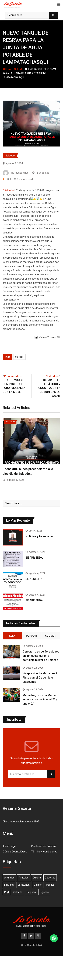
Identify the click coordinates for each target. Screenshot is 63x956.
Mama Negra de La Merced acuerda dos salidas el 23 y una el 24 (40, 699)
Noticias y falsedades (40, 536)
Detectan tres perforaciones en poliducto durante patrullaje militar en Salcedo (41, 656)
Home (8, 69)
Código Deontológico (15, 851)
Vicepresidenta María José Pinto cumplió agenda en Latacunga (40, 677)
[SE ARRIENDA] (13, 559)
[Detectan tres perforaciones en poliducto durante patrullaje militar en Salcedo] (11, 651)
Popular (31, 635)
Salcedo (18, 69)
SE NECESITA (34, 579)
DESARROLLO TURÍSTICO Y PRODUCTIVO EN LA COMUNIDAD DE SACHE (47, 387)
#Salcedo (8, 190)
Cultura (37, 877)
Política (50, 884)
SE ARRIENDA (34, 557)
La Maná (9, 884)
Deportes (50, 877)
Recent (12, 635)
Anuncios (9, 877)
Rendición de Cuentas (43, 846)
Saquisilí (31, 892)
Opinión (38, 884)
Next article (52, 376)
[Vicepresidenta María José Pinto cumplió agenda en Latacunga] (11, 673)
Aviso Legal (9, 846)
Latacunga (24, 884)
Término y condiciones (44, 851)
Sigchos (44, 892)
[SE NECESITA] (13, 580)
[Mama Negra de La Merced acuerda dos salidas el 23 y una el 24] (11, 695)
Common (50, 635)
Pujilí (6, 892)
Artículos (24, 877)
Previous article (13, 376)
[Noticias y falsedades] (13, 537)
